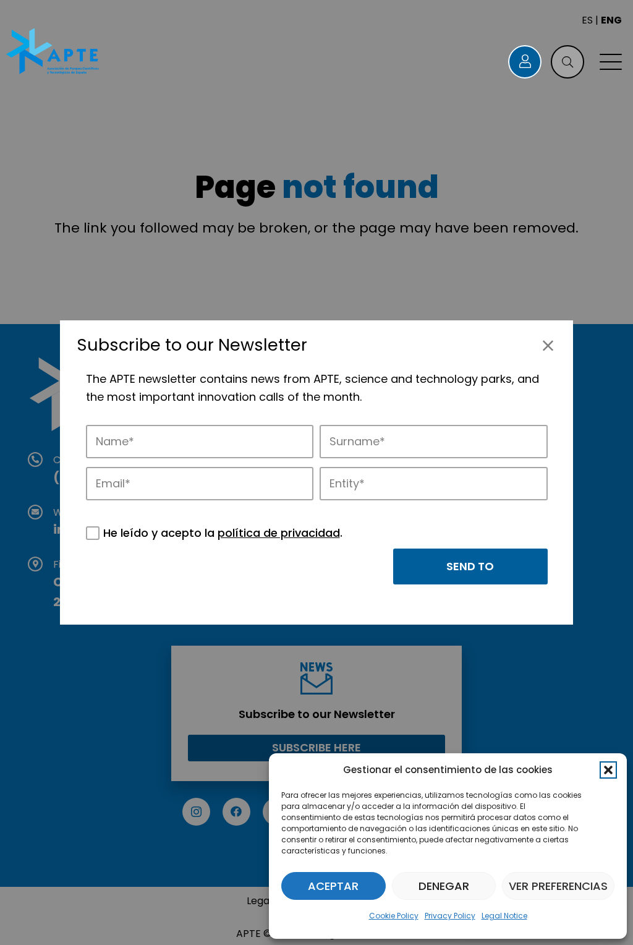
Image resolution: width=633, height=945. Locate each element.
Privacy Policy (450, 915)
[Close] (548, 345)
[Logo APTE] (54, 52)
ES (587, 20)
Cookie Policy (393, 915)
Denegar (443, 886)
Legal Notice (504, 915)
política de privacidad (279, 533)
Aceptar (333, 886)
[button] (608, 770)
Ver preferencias (558, 886)
